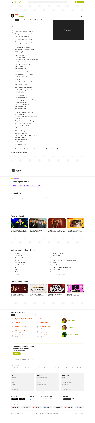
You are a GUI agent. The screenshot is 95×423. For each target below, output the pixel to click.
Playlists (14, 384)
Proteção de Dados (66, 382)
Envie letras (40, 382)
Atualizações (15, 386)
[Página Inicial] (11, 359)
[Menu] (12, 2)
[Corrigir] (12, 30)
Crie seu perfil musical (42, 377)
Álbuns (13, 382)
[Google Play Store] (14, 399)
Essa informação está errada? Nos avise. (52, 148)
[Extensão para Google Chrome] (32, 399)
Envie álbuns (40, 379)
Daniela (29, 151)
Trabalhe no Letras (66, 386)
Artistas (14, 379)
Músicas (14, 377)
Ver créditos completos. (37, 148)
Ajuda (63, 377)
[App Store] (22, 399)
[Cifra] (12, 26)
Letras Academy (47, 179)
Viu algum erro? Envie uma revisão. (19, 152)
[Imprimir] (12, 28)
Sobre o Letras (65, 384)
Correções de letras (41, 384)
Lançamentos (15, 389)
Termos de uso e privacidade (68, 379)
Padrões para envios (66, 389)
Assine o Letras (40, 386)
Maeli (18, 151)
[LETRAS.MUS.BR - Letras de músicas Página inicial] (18, 2)
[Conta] (83, 2)
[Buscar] (65, 2)
